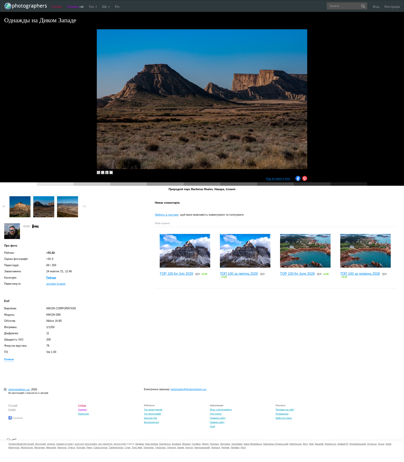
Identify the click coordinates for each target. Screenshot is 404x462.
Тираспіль (160, 447)
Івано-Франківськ (253, 444)
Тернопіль (148, 447)
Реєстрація (392, 6)
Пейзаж (51, 277)
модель (51, 444)
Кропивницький (358, 444)
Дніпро (205, 444)
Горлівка (196, 444)
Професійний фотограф (21, 444)
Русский (12, 405)
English (12, 409)
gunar (26, 225)
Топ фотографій (152, 414)
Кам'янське (296, 444)
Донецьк (214, 444)
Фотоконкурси (151, 422)
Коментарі (83, 414)
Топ (92, 6)
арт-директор (105, 444)
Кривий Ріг (343, 444)
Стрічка (56, 6)
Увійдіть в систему (166, 214)
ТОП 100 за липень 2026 (239, 273)
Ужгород (171, 447)
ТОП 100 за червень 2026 (360, 273)
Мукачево (39, 447)
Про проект (216, 414)
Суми (127, 447)
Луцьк (381, 444)
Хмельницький (202, 447)
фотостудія (120, 444)
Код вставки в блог (278, 178)
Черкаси (215, 447)
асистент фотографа (86, 444)
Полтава (80, 447)
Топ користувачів (153, 409)
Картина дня (150, 418)
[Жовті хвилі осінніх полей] (67, 198)
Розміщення (282, 414)
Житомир (225, 444)
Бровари (176, 444)
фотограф (40, 444)
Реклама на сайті (285, 409)
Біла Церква (151, 444)
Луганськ (372, 444)
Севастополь (100, 447)
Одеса (71, 447)
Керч (305, 444)
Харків (180, 447)
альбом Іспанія (55, 283)
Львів (388, 444)
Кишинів (319, 444)
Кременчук (330, 444)
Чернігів (225, 447)
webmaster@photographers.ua (188, 389)
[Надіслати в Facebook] (297, 180)
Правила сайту (218, 418)
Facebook (17, 418)
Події (212, 426)
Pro (117, 6)
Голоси (9, 359)
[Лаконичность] (20, 198)
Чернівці (235, 447)
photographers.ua (18, 389)
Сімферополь (116, 447)
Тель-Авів (137, 447)
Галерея (75, 6)
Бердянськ (165, 444)
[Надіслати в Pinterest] (304, 180)
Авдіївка (139, 444)
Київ (311, 444)
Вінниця (186, 444)
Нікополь (62, 447)
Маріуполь (14, 447)
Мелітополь (27, 447)
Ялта (243, 447)
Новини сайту (217, 422)
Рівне (89, 447)
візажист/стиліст (64, 444)
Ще (105, 6)
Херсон (189, 447)
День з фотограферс (221, 409)
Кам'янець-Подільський (275, 444)
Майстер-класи (284, 418)
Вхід (376, 6)
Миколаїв (51, 447)
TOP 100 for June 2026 (297, 273)
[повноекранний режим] (111, 172)
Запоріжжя (236, 444)
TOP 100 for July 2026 (176, 273)
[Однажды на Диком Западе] (43, 198)
